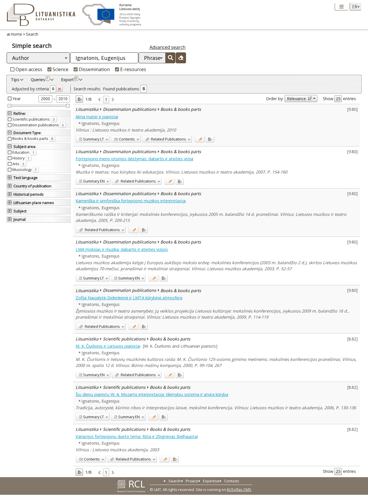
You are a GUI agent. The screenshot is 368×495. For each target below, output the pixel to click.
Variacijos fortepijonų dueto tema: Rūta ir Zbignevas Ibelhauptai (137, 436)
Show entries (339, 98)
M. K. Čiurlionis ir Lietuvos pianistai (108, 346)
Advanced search (167, 47)
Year (17, 98)
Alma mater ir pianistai (97, 116)
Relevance (296, 98)
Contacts (231, 480)
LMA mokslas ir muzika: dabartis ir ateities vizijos (122, 249)
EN (94, 181)
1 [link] (106, 99)
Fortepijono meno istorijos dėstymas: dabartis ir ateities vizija (134, 158)
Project (192, 480)
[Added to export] (210, 139)
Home (16, 34)
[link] (99, 99)
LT (93, 139)
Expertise (211, 480)
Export (69, 79)
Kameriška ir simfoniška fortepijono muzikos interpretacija (131, 200)
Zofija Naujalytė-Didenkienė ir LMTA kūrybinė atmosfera (129, 297)
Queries (39, 79)
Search (32, 34)
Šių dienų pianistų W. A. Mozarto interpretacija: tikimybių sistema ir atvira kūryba (152, 394)
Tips (15, 79)
